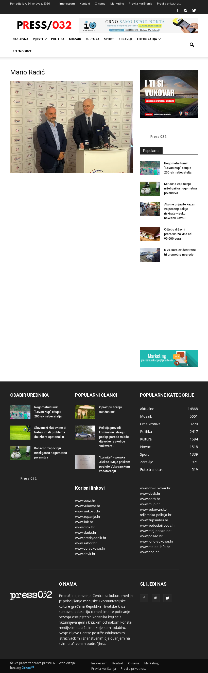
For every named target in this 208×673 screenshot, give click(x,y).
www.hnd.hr (149, 552)
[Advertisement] (174, 305)
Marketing (117, 3)
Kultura (92, 39)
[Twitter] (194, 10)
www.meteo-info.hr (155, 547)
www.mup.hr (150, 504)
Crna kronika (150, 423)
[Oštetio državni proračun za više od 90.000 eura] (150, 234)
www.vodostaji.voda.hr (158, 525)
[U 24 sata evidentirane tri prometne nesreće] (150, 255)
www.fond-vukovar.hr (157, 541)
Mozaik (75, 39)
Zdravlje (125, 39)
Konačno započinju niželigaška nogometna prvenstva (180, 188)
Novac (145, 446)
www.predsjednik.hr (90, 538)
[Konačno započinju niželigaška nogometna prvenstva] (150, 189)
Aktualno (147, 408)
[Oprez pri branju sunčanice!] (85, 412)
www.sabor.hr (86, 543)
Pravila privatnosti (169, 3)
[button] (192, 45)
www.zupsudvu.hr (154, 520)
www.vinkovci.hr (87, 511)
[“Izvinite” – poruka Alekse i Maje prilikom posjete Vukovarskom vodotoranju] (85, 462)
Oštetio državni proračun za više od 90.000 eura (178, 234)
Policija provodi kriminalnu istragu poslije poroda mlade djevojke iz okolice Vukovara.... (114, 437)
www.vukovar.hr (87, 506)
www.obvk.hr (85, 554)
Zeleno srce (21, 51)
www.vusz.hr (85, 500)
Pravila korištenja (140, 3)
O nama (100, 3)
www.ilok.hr (84, 522)
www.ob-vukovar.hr (90, 548)
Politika (57, 39)
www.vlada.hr (85, 532)
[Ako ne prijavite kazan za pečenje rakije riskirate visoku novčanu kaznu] (150, 209)
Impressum (67, 3)
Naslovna (20, 39)
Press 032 (158, 136)
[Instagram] (185, 10)
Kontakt (85, 3)
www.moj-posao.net (155, 531)
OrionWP (28, 667)
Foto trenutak (151, 469)
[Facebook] (177, 10)
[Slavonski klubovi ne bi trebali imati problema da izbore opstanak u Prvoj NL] (20, 432)
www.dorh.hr (150, 499)
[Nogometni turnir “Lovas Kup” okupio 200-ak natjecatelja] (150, 168)
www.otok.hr (85, 527)
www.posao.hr (151, 536)
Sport (109, 39)
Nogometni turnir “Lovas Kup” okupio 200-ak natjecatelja (178, 168)
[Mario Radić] (71, 172)
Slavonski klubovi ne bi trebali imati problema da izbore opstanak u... (50, 432)
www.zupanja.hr (87, 516)
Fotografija (147, 39)
